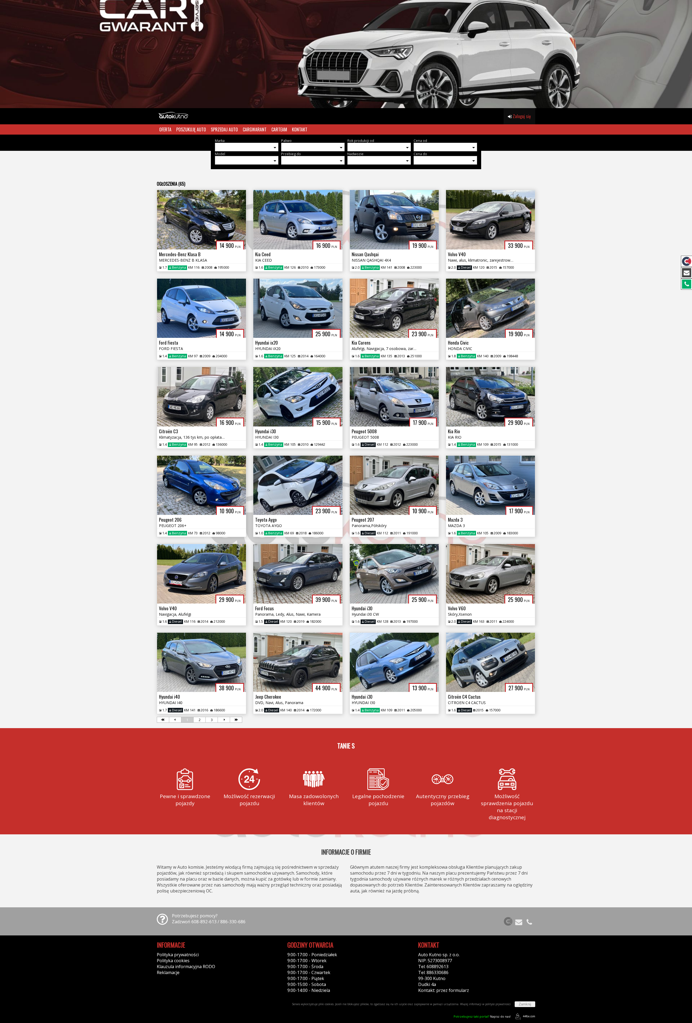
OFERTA (165, 129)
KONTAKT (299, 129)
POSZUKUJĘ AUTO (191, 129)
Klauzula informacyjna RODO (186, 966)
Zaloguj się (521, 116)
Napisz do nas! (482, 1016)
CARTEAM (279, 129)
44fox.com (529, 1016)
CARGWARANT (255, 129)
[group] (346, 54)
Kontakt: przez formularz (443, 990)
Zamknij (525, 1004)
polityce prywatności (498, 1004)
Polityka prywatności (178, 955)
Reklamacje (168, 972)
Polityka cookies (173, 961)
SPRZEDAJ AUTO (224, 129)
